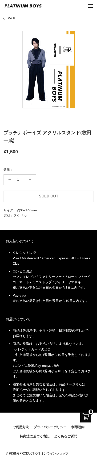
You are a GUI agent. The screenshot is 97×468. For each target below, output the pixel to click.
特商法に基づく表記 (34, 436)
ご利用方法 (20, 427)
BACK (11, 18)
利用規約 (78, 427)
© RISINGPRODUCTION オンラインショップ (37, 453)
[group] (48, 70)
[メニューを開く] (90, 6)
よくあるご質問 (65, 436)
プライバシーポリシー (50, 427)
